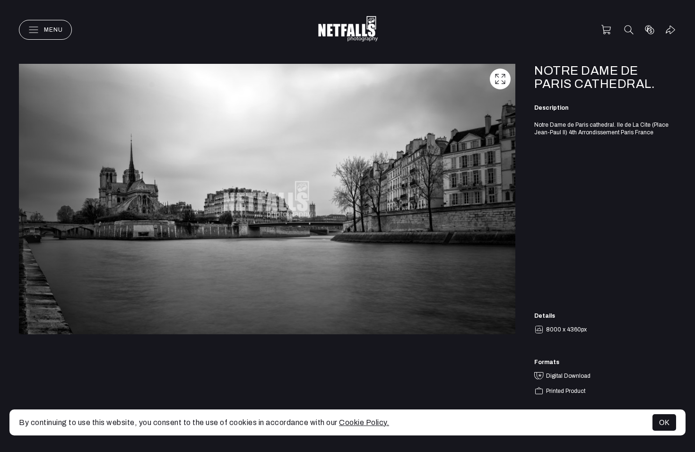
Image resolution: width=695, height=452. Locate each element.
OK (664, 422)
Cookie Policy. (364, 422)
